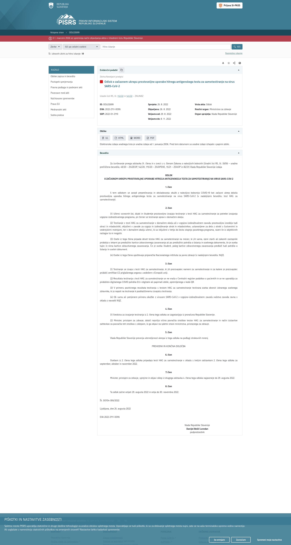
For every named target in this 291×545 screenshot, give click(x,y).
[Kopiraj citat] (121, 70)
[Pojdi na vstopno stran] (58, 8)
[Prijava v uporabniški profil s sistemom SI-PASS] (229, 5)
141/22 (129, 96)
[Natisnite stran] (240, 63)
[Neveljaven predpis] (101, 81)
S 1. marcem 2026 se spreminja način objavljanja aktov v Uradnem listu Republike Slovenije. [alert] (98, 38)
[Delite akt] (234, 63)
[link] (56, 33)
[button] (169, 70)
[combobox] (81, 47)
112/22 (120, 96)
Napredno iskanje (233, 53)
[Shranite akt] (229, 63)
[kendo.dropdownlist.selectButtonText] (97, 46)
